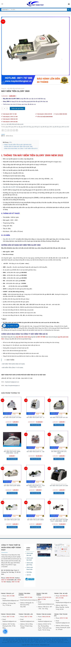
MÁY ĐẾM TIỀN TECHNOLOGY (56, 641)
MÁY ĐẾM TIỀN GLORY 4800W (12, 485)
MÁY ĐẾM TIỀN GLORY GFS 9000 (12, 417)
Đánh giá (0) (9, 135)
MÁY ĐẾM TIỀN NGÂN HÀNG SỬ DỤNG (13, 364)
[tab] (3, 135)
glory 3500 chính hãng (26, 126)
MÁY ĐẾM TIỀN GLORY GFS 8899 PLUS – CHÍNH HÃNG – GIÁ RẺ (59, 520)
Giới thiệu (29, 572)
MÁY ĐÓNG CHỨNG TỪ (63, 642)
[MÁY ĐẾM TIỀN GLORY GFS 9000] (12, 406)
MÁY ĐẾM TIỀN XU (43, 641)
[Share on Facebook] (5, 130)
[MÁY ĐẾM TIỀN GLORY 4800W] (12, 474)
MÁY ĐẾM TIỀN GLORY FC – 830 (35, 451)
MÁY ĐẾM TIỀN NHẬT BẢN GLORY (15, 88)
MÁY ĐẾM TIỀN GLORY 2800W (35, 519)
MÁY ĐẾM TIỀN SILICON (62, 640)
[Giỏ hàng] (69, 4)
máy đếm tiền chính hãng (23, 337)
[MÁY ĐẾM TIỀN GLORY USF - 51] (35, 406)
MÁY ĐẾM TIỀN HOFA (24, 641)
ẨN (10, 142)
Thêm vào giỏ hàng (17, 108)
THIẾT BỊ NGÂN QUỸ (52, 642)
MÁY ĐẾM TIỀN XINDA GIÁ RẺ (9, 642)
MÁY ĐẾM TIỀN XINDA (8, 639)
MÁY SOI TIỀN (34, 641)
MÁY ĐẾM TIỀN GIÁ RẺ (49, 640)
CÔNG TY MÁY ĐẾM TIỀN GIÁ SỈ (35, 334)
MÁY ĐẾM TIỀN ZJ (38, 640)
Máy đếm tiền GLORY (9, 239)
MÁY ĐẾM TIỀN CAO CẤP (9, 640)
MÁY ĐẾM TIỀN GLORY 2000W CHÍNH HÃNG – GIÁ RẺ (12, 452)
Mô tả (3, 135)
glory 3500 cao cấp (15, 126)
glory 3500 (8, 126)
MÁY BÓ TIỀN (21, 642)
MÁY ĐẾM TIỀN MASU (45, 639)
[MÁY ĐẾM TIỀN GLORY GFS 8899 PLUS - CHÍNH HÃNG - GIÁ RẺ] (59, 508)
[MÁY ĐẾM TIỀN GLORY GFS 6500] (59, 474)
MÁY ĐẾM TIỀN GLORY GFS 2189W (58, 452)
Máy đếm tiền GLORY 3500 (11, 187)
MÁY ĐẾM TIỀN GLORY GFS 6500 (59, 485)
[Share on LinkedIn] (16, 130)
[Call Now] (4, 326)
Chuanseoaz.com (44, 644)
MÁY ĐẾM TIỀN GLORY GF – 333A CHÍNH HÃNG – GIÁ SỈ (35, 486)
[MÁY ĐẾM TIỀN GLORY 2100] (12, 508)
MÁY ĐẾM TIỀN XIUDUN (21, 639)
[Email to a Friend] (11, 130)
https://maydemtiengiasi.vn (12, 385)
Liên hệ (29, 575)
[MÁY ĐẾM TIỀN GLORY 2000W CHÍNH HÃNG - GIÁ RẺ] (12, 440)
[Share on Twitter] (8, 130)
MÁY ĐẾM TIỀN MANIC (12, 641)
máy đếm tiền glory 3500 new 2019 (60, 126)
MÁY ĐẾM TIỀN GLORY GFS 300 (59, 417)
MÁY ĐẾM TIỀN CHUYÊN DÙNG (59, 639)
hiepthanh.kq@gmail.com (12, 382)
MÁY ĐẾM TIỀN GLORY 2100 (12, 519)
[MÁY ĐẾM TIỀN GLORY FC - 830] (35, 440)
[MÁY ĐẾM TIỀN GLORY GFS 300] (59, 406)
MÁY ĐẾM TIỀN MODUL (33, 639)
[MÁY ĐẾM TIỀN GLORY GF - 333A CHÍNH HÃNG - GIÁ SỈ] (35, 474)
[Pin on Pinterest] (14, 130)
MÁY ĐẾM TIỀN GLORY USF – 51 (35, 417)
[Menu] (2, 4)
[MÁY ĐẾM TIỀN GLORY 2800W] (35, 508)
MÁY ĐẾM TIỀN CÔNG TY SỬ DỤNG (12, 367)
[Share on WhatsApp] (2, 130)
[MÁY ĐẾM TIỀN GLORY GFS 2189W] (59, 440)
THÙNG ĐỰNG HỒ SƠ (40, 642)
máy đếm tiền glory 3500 (46, 126)
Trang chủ (3, 88)
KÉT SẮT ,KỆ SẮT (29, 642)
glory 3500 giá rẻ (36, 126)
